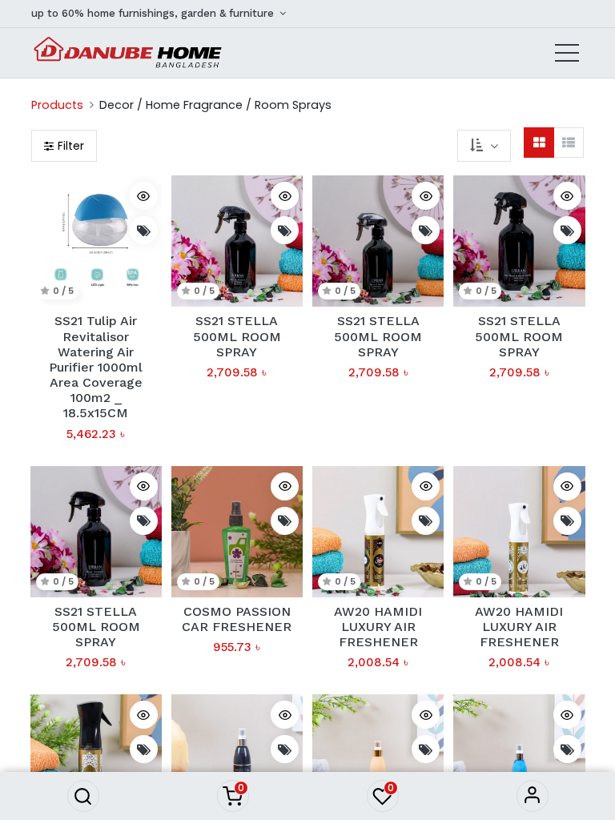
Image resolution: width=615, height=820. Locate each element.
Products (57, 105)
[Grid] (539, 142)
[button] (83, 796)
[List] (568, 142)
